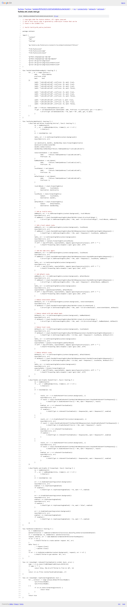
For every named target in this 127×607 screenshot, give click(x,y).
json (123, 604)
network (92, 9)
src (75, 9)
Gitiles (11, 604)
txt (119, 604)
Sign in (123, 3)
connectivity (82, 9)
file (56, 16)
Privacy (16, 604)
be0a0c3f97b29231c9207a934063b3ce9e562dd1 (51, 9)
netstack (100, 9)
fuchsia (21, 9)
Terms (21, 604)
